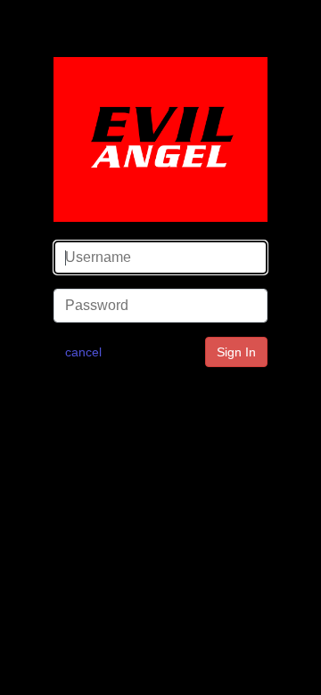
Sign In (236, 352)
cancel (83, 352)
